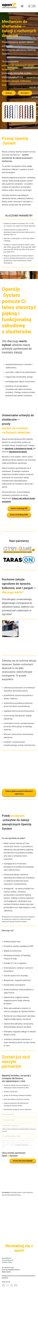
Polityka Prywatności (21, 1145)
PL (29, 6)
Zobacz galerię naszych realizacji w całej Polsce (19, 792)
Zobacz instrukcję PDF (19, 508)
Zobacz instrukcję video (19, 515)
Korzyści (25, 93)
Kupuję (9, 93)
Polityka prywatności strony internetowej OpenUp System (18, 1275)
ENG (33, 6)
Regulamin (5, 1278)
